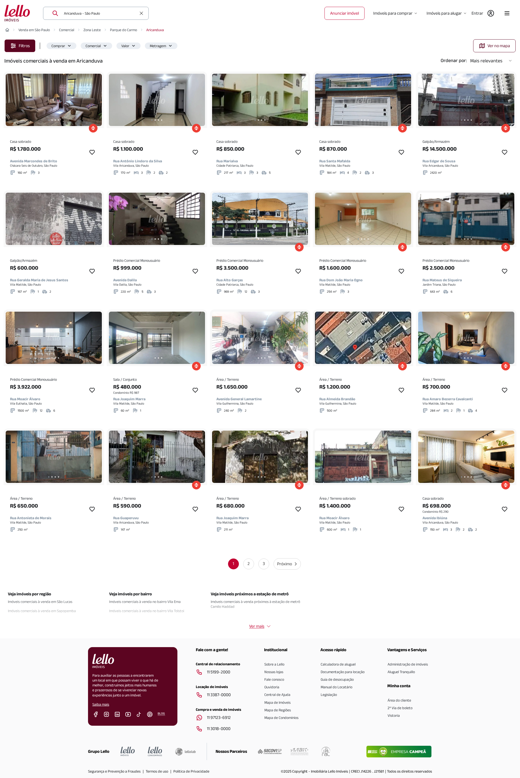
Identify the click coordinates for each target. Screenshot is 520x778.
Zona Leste (92, 30)
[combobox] (100, 13)
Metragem (158, 46)
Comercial (66, 30)
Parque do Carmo (123, 30)
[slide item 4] (58, 120)
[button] (61, 45)
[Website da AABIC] (299, 751)
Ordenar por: (454, 60)
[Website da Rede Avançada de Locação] (325, 751)
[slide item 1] (48, 120)
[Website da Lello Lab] (185, 751)
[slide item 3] (55, 120)
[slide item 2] (52, 120)
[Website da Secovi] (270, 751)
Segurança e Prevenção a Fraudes (114, 771)
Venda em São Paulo (34, 30)
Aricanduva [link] (155, 30)
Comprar (58, 46)
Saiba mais (100, 704)
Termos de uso (157, 771)
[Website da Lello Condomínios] (155, 751)
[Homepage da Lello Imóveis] (128, 751)
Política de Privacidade (191, 771)
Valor (125, 46)
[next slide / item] (96, 100)
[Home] (7, 30)
